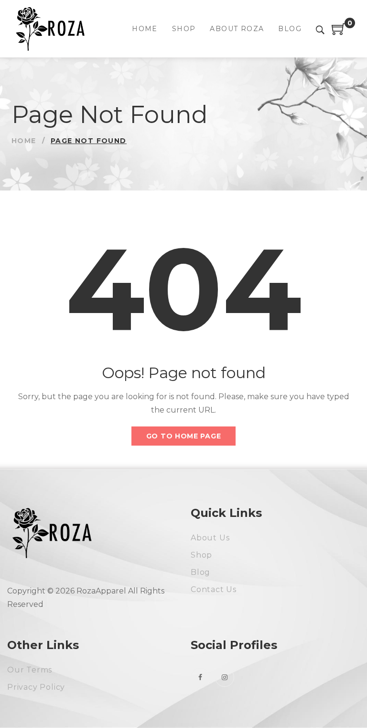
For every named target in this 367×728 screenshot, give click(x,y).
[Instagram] (224, 677)
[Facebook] (200, 677)
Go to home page (183, 436)
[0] (339, 32)
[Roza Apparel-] (48, 28)
